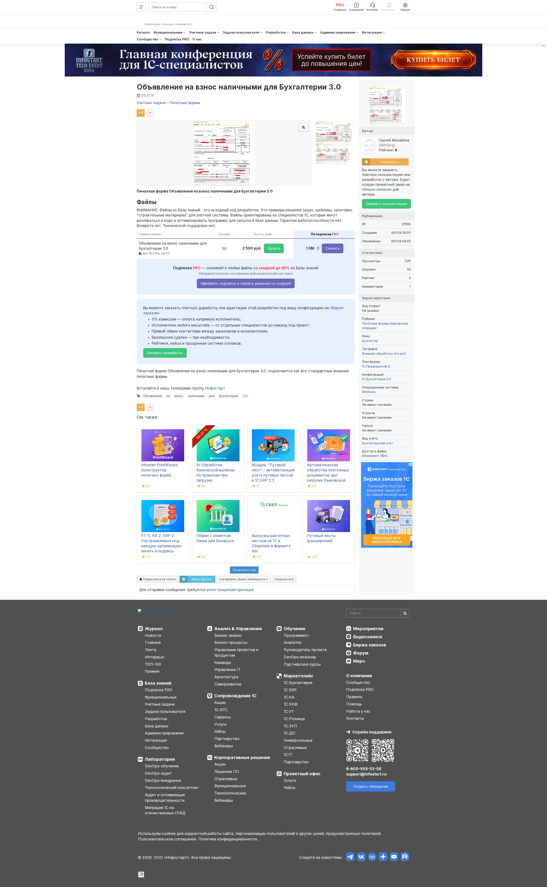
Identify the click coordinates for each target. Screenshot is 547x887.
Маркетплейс (298, 675)
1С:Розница (294, 718)
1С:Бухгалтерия (298, 682)
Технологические (230, 793)
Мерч (359, 661)
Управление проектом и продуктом (236, 652)
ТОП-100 (153, 664)
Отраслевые (225, 779)
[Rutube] (404, 857)
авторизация (242, 590)
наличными (196, 396)
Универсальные (298, 740)
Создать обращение (370, 786)
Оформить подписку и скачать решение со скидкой (246, 283)
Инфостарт (215, 388)
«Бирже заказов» (377, 189)
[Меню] (141, 7)
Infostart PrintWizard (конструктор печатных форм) (159, 470)
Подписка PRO (158, 690)
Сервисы (222, 717)
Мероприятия (368, 628)
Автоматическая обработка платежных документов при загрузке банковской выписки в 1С (328, 475)
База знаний (158, 683)
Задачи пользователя (165, 711)
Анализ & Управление (238, 628)
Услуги (220, 724)
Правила (354, 696)
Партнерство (226, 738)
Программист (296, 635)
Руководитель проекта (305, 649)
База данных (156, 726)
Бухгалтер (370, 341)
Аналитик (292, 642)
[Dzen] (383, 857)
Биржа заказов (369, 644)
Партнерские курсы (302, 664)
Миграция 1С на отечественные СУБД (165, 810)
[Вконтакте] (361, 857)
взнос (179, 396)
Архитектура (226, 677)
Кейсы (220, 731)
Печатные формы (375, 323)
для (212, 396)
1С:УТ (289, 711)
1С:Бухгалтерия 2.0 (376, 379)
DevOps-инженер (300, 657)
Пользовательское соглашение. (167, 839)
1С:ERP (290, 690)
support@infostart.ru (366, 774)
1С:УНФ (290, 704)
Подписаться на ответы (159, 579)
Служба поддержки (371, 732)
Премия (152, 671)
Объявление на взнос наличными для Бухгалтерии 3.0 (239, 86)
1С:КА (289, 697)
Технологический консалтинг (171, 787)
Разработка (156, 718)
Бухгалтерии (228, 396)
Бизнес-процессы (230, 642)
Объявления (152, 396)
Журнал (154, 628)
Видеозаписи (367, 636)
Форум (360, 653)
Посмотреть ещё (244, 570)
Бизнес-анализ (228, 635)
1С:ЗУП (290, 726)
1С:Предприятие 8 (376, 366)
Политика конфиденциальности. (228, 839)
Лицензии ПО (226, 771)
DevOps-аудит (158, 773)
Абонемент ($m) (375, 456)
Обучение (294, 628)
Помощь (354, 704)
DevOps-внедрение (163, 780)
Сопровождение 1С (235, 695)
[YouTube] (394, 857)
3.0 (245, 396)
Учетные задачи (160, 704)
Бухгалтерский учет (377, 443)
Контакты (355, 718)
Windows (369, 392)
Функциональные (160, 697)
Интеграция (156, 740)
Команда (222, 662)
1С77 (288, 754)
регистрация (218, 590)
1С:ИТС (221, 710)
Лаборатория (160, 759)
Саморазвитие (227, 684)
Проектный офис (302, 773)
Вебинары (223, 746)
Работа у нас (358, 711)
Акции (220, 702)
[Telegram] (350, 857)
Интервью (154, 657)
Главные (153, 642)
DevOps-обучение (162, 766)
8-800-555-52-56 (363, 768)
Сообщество (157, 747)
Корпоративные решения (242, 757)
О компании (359, 675)
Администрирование (164, 733)
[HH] (372, 857)
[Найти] (405, 613)
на (168, 396)
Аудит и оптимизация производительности (165, 798)
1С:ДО (289, 733)
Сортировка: (242, 579)
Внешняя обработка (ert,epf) (384, 354)
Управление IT (227, 669)
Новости (153, 635)
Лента (150, 649)
